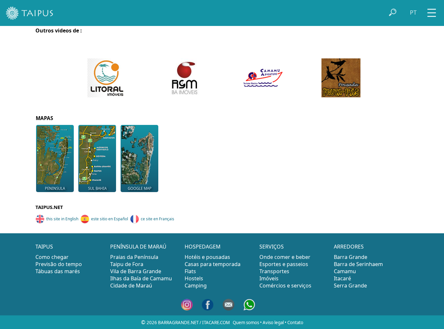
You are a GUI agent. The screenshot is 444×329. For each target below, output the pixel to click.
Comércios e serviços (285, 285)
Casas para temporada (213, 264)
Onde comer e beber (284, 257)
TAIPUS (44, 246)
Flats (190, 271)
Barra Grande (350, 257)
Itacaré (342, 278)
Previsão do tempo (58, 264)
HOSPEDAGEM (203, 246)
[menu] (431, 10)
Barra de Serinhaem (358, 264)
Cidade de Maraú (131, 285)
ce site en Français (157, 219)
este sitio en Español (109, 219)
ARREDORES (349, 246)
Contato (295, 322)
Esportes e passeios (283, 264)
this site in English (62, 219)
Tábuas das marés (57, 271)
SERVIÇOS (271, 246)
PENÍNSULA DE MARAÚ (138, 246)
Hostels (194, 278)
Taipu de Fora (126, 264)
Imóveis (269, 278)
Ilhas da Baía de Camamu (141, 278)
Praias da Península (134, 257)
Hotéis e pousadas (207, 257)
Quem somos (246, 322)
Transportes (274, 271)
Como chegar (52, 257)
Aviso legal (273, 322)
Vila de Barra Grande (135, 271)
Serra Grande (350, 285)
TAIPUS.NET (49, 207)
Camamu (345, 271)
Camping (196, 285)
